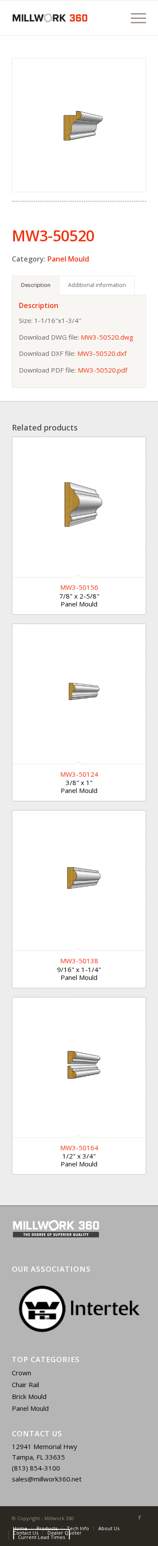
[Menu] (134, 18)
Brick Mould (29, 1396)
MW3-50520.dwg (107, 337)
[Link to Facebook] (139, 1517)
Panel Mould (68, 259)
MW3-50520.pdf (102, 370)
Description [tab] (35, 285)
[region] (79, 1309)
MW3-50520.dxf (101, 353)
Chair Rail (25, 1384)
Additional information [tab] (97, 285)
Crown (21, 1372)
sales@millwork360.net (47, 1478)
